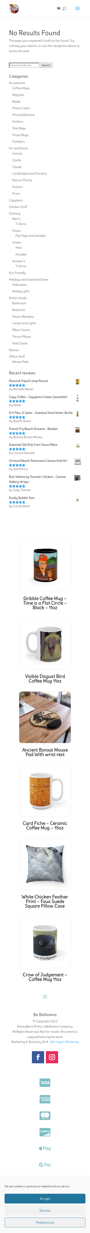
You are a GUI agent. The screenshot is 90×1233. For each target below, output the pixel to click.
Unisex (16, 242)
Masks (16, 102)
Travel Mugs (20, 135)
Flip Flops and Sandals (30, 236)
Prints (16, 194)
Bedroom (18, 310)
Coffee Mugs (20, 88)
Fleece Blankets (23, 317)
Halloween (19, 285)
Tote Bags (19, 128)
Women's (18, 261)
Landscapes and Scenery (29, 173)
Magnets (18, 95)
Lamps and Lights (24, 323)
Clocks (16, 160)
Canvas (17, 153)
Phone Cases (21, 108)
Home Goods (18, 298)
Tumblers (18, 141)
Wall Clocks (20, 343)
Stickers (17, 121)
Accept (45, 1199)
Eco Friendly (17, 273)
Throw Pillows (21, 337)
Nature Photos (22, 180)
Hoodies (21, 254)
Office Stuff (17, 356)
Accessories (17, 83)
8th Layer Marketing (65, 1042)
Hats (19, 248)
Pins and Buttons (23, 115)
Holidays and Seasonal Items (28, 279)
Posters (17, 187)
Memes (14, 350)
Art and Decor (18, 148)
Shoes (16, 231)
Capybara (16, 200)
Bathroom (19, 303)
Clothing (14, 213)
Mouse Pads (20, 362)
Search (46, 65)
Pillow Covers (21, 330)
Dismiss (45, 1210)
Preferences (45, 1222)
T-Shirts (21, 224)
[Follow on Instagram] (52, 1057)
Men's (16, 219)
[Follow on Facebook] (38, 1057)
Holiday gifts (20, 291)
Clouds (16, 167)
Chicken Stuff (18, 207)
